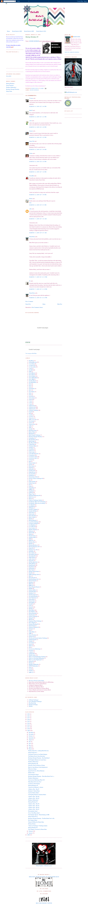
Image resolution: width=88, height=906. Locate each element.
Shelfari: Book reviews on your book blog (44, 877)
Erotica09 (31, 469)
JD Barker (31, 508)
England (31, 467)
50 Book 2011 (32, 408)
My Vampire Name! (32, 820)
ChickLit (31, 447)
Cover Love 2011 (33, 458)
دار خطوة (31, 672)
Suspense (31, 628)
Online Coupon (47, 903)
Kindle (30, 518)
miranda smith (32, 537)
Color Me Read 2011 (34, 453)
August (30, 739)
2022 (30, 394)
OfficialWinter (32, 563)
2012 (28, 725)
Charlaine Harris (33, 446)
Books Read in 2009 (29, 31)
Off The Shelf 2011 (33, 562)
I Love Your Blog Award (34, 813)
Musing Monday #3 (33, 827)
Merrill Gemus (32, 536)
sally (30, 209)
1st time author (32, 367)
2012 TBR (31, 379)
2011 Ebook (32, 374)
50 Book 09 (31, 405)
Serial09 (31, 604)
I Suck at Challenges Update (35, 500)
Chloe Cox (31, 450)
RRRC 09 (31, 585)
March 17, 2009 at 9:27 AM (38, 232)
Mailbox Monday (33, 529)
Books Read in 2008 (17, 31)
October (31, 736)
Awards (30, 429)
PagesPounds (32, 565)
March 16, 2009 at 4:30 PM (37, 127)
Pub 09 (30, 573)
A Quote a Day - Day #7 (33, 789)
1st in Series (32, 364)
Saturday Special (33, 594)
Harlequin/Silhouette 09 (34, 495)
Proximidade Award (32, 811)
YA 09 (30, 669)
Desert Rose (32, 236)
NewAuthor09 (32, 556)
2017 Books (32, 391)
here (30, 202)
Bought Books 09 (33, 439)
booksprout (31, 438)
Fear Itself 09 (32, 474)
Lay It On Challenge (33, 522)
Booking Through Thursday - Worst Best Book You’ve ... (41, 776)
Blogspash (31, 433)
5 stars (30, 404)
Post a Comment (29, 301)
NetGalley (31, 551)
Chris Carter (32, 452)
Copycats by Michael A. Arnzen (35, 787)
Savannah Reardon (33, 596)
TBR (30, 633)
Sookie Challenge (33, 616)
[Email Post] (45, 88)
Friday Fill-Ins (32, 481)
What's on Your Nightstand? (35, 659)
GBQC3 (31, 489)
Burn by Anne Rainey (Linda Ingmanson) (38, 767)
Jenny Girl (31, 141)
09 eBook (31, 360)
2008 (28, 835)
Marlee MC (31, 532)
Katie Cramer (32, 517)
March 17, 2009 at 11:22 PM (38, 289)
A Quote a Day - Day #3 (33, 805)
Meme (30, 534)
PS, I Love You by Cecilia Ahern (36, 680)
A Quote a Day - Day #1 (33, 809)
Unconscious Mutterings (34, 649)
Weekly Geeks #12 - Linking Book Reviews (38, 750)
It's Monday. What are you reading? (37, 503)
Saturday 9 (31, 593)
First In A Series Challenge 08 (36, 478)
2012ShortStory (32, 382)
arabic (30, 425)
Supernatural (32, 625)
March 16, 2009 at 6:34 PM (37, 161)
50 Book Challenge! (33, 700)
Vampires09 (31, 653)
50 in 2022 (8, 76)
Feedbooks (31, 475)
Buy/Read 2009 (32, 443)
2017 (30, 390)
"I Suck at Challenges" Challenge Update (37, 825)
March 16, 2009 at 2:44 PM (37, 106)
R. (29, 281)
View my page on (31, 353)
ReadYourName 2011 (34, 579)
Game (30, 486)
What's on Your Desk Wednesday (36, 658)
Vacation (31, 650)
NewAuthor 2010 (33, 554)
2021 (30, 393)
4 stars (30, 402)
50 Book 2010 (32, 407)
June (30, 743)
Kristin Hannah (32, 520)
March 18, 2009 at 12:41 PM (38, 297)
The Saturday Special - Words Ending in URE (38, 814)
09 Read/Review (33, 362)
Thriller (30, 641)
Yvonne (31, 98)
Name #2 (31, 548)
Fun (30, 484)
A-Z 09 (30, 415)
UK (30, 647)
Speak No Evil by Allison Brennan (36, 771)
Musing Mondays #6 (33, 763)
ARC (30, 427)
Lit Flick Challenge (33, 523)
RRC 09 (31, 584)
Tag (30, 630)
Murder (30, 543)
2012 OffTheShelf (33, 377)
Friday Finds (9, 91)
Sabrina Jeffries (32, 590)
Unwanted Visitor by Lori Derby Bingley (37, 754)
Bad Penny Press (33, 430)
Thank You (31, 636)
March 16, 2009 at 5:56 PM (37, 149)
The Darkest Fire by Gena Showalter (36, 756)
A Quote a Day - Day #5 (33, 798)
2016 (30, 387)
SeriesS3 (31, 607)
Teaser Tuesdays (10, 85)
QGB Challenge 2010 (34, 574)
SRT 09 (30, 619)
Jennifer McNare (33, 511)
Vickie (30, 153)
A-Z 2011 (31, 416)
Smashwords (32, 615)
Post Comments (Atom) (37, 307)
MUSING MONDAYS (34, 41)
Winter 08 (31, 661)
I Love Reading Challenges (35, 701)
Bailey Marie (32, 432)
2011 (28, 727)
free (30, 480)
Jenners (31, 131)
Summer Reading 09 (33, 624)
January (31, 833)
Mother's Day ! (31, 772)
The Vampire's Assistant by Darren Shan (37, 829)
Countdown (31, 455)
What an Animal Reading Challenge (37, 656)
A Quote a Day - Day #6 (33, 796)
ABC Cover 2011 (33, 419)
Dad (30, 461)
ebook (30, 464)
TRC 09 (31, 646)
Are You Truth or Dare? (33, 792)
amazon (31, 422)
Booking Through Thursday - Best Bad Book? (39, 758)
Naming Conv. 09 (33, 549)
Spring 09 (31, 618)
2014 (30, 384)
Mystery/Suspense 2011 (34, 546)
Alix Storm (31, 421)
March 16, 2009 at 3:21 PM (37, 117)
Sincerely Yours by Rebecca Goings (36, 765)
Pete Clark (31, 570)
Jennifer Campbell (33, 509)
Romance (31, 582)
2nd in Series (32, 398)
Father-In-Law (32, 472)
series (30, 605)
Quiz (30, 576)
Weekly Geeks (32, 655)
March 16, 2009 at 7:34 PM (37, 172)
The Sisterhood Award (33, 774)
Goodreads (31, 491)
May (30, 745)
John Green (31, 512)
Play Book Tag (32, 703)
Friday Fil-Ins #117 (32, 752)
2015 (30, 385)
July (30, 741)
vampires (31, 652)
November (31, 734)
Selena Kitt (31, 599)
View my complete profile (72, 52)
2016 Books (32, 388)
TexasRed (31, 175)
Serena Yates (32, 601)
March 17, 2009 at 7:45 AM (38, 219)
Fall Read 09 (32, 470)
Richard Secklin (32, 580)
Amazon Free (32, 424)
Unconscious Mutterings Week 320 (36, 780)
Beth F (30, 110)
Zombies (31, 670)
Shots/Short (31, 610)
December (31, 732)
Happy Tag (31, 494)
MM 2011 (31, 540)
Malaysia (31, 531)
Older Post (59, 304)
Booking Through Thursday (12, 89)
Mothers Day (32, 542)
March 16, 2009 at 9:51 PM (37, 205)
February (31, 831)
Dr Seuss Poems (31, 824)
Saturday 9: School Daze (34, 791)
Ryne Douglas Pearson (34, 587)
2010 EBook (32, 373)
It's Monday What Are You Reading (37, 501)
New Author (32, 553)
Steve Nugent (32, 622)
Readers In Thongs (33, 704)
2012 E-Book (32, 376)
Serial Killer (32, 602)
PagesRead (31, 566)
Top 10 (30, 644)
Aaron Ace (31, 418)
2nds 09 (31, 399)
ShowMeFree (32, 611)
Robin (30, 198)
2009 (30, 371)
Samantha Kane (32, 591)
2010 (28, 728)
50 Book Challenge (33, 410)
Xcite (30, 667)
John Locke (31, 514)
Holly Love (31, 497)
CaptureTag (31, 444)
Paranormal (31, 568)
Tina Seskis (31, 642)
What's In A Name (32, 769)
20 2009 (31, 370)
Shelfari (31, 608)
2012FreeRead (32, 381)
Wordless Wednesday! (11, 87)
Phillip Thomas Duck (34, 571)
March (30, 749)
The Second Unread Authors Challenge (38, 638)
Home (8, 31)
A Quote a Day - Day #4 (33, 804)
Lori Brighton (32, 525)
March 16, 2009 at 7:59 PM (37, 194)
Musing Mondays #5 (33, 785)
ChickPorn (31, 449)
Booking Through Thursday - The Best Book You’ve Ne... (41, 818)
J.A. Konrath (32, 505)
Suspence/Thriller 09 (34, 627)
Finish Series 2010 (33, 477)
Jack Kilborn (32, 506)
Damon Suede (32, 463)
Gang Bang (31, 487)
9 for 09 (30, 412)
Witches (31, 663)
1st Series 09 (32, 365)
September (31, 738)
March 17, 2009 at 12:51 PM (38, 277)
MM (30, 539)
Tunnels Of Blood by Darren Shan (36, 822)
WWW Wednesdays (33, 666)
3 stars (30, 401)
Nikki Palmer (32, 557)
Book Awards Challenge (34, 435)
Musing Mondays (10, 83)
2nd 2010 (31, 396)
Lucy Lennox (32, 528)
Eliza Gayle (31, 466)
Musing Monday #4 (33, 802)
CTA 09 (31, 460)
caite (30, 120)
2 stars (30, 368)
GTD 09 (31, 492)
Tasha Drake (32, 632)
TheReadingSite (33, 639)
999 (30, 413)
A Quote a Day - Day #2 (33, 807)
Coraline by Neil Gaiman (34, 783)
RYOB (30, 588)
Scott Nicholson (32, 597)
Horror (30, 498)
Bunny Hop (31, 441)
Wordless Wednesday (34, 664)
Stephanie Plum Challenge (35, 621)
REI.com (38, 903)
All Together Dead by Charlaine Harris (37, 794)
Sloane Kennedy (33, 613)
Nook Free (31, 560)
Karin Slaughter (32, 515)
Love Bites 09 (32, 526)
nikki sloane (32, 559)
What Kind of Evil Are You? (34, 782)
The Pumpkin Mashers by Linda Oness (37, 760)
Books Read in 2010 (41, 31)
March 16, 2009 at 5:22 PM (37, 137)
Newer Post (28, 304)
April (30, 747)
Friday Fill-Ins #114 (33, 816)
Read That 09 (32, 577)
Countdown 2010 (33, 456)
